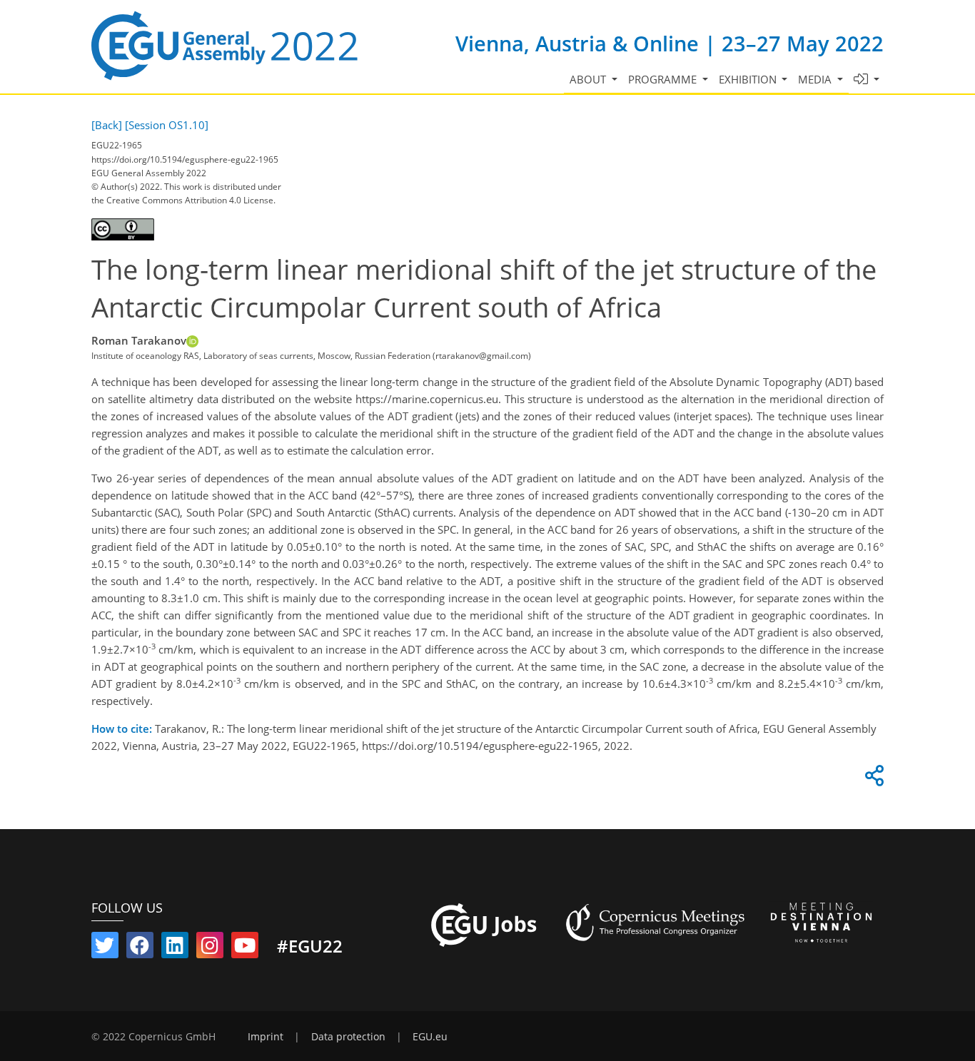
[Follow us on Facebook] (139, 948)
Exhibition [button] (749, 79)
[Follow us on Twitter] (104, 948)
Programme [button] (663, 79)
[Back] (106, 125)
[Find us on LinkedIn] (174, 948)
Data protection (348, 1036)
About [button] (589, 79)
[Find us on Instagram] (209, 948)
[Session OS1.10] (166, 125)
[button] (867, 79)
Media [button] (816, 79)
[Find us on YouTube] (244, 948)
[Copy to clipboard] (872, 779)
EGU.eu (430, 1036)
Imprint (265, 1036)
